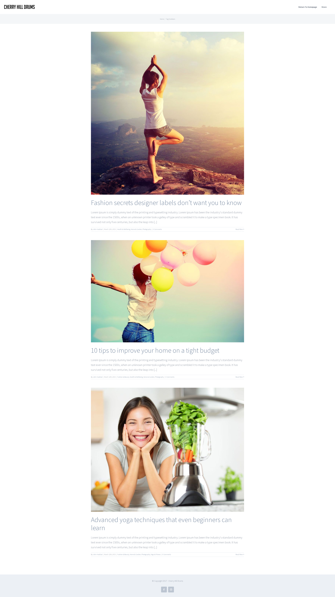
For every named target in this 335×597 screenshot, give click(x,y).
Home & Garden (136, 229)
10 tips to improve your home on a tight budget (155, 350)
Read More (239, 229)
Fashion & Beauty (123, 377)
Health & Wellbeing (123, 229)
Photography (147, 229)
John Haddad (97, 229)
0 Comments (157, 229)
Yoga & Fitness (155, 554)
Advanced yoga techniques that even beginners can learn (161, 523)
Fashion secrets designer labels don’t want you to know (166, 202)
